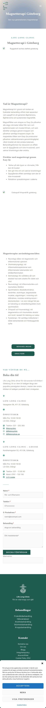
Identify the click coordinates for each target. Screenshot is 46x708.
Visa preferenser (23, 699)
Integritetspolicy (23, 652)
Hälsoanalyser (23, 619)
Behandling (8, 523)
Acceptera (23, 686)
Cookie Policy (22, 705)
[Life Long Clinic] (5, 6)
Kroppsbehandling (23, 627)
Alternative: (7, 556)
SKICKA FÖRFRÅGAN (16, 552)
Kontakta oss (23, 644)
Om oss (23, 647)
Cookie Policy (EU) (23, 658)
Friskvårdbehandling (23, 616)
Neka (23, 692)
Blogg (23, 650)
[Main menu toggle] (40, 6)
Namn (6, 491)
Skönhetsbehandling (23, 624)
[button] (42, 663)
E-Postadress (9, 512)
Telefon (7, 501)
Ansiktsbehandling (23, 622)
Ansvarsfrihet (23, 655)
